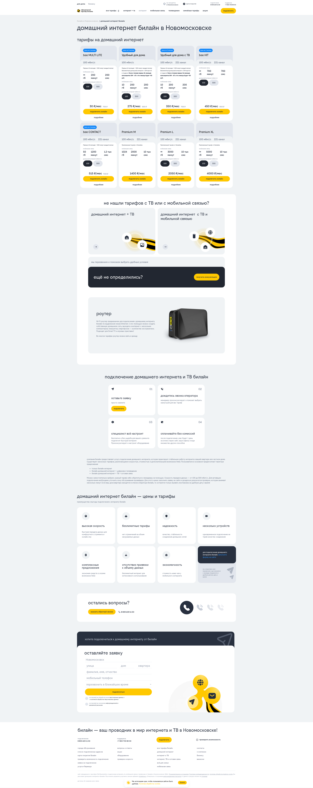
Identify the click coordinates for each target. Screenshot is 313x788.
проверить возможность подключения (93, 759)
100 (87, 87)
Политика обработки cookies (149, 784)
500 (98, 87)
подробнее (98, 117)
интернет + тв (129, 11)
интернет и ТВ (163, 755)
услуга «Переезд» (85, 766)
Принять (182, 782)
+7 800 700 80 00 (230, 5)
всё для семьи (163, 763)
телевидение (173, 11)
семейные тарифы (191, 11)
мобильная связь (157, 11)
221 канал (180, 62)
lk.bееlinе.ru (142, 776)
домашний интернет (165, 752)
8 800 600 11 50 (215, 5)
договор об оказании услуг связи (88, 781)
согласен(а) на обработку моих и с (106, 698)
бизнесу (200, 755)
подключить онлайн (98, 112)
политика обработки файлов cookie (221, 774)
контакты (200, 748)
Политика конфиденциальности (199, 774)
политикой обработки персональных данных (104, 699)
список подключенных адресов (90, 752)
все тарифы (111, 11)
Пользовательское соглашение (179, 774)
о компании (201, 752)
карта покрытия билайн (87, 755)
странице (204, 776)
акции (205, 11)
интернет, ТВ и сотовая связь (169, 759)
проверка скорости (125, 759)
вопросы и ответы (124, 748)
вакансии (200, 759)
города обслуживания (86, 748)
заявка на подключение (87, 763)
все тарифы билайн (165, 748)
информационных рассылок (172, 776)
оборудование (123, 755)
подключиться (118, 692)
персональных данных (116, 697)
